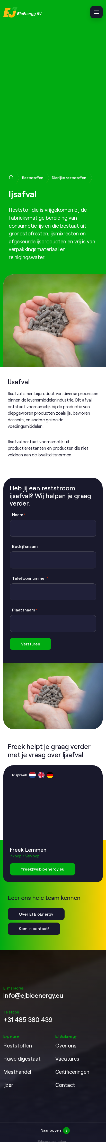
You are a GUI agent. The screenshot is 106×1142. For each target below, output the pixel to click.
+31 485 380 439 (27, 1019)
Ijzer (8, 1085)
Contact (65, 1085)
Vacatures (67, 1058)
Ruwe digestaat (22, 1058)
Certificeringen (72, 1072)
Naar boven (51, 1130)
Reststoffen (32, 177)
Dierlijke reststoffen (69, 177)
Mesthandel (17, 1072)
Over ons (65, 1045)
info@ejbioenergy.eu (33, 995)
